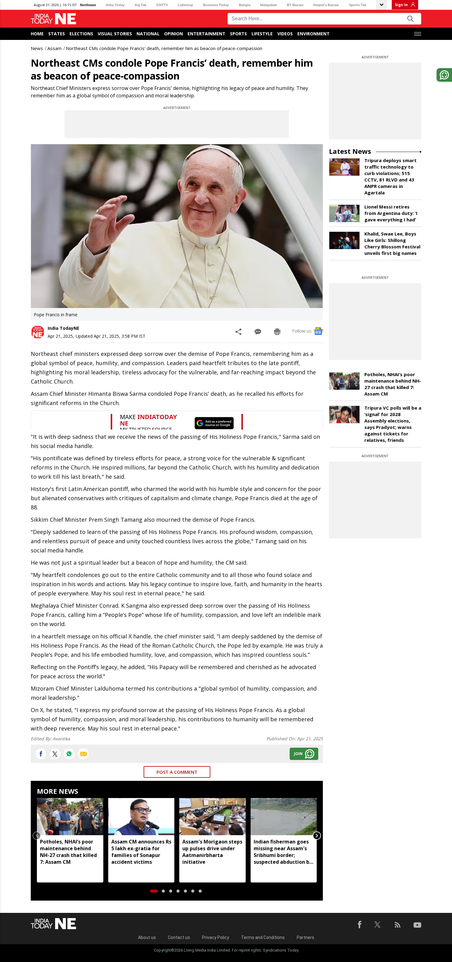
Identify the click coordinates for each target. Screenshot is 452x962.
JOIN (298, 753)
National (148, 34)
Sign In (401, 4)
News (37, 48)
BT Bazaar (295, 5)
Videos (285, 34)
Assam (54, 48)
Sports (238, 34)
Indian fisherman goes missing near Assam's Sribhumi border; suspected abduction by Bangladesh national (283, 851)
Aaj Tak (140, 5)
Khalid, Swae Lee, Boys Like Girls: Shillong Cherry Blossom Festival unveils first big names (392, 243)
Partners (305, 937)
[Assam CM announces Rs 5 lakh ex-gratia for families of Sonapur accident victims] (141, 816)
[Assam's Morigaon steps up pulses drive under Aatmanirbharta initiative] (212, 816)
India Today (115, 5)
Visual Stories (115, 34)
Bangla (244, 5)
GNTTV (162, 5)
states (56, 34)
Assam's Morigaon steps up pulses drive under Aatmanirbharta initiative (212, 851)
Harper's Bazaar (326, 5)
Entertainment (206, 34)
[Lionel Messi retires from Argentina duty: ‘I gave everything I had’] (344, 213)
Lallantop (185, 5)
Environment (313, 34)
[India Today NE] (53, 19)
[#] (69, 753)
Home (37, 34)
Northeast (88, 5)
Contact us (179, 937)
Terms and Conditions (263, 937)
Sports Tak (357, 5)
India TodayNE (63, 328)
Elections (81, 34)
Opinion (173, 34)
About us (147, 937)
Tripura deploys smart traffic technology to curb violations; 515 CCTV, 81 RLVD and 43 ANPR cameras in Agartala (390, 176)
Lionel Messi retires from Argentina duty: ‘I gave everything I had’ (391, 213)
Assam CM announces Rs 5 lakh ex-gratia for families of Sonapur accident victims (141, 851)
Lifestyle (262, 34)
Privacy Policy (215, 937)
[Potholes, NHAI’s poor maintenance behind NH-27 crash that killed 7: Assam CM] (70, 816)
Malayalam (268, 5)
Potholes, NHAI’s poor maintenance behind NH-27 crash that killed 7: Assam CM (68, 851)
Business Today (216, 5)
